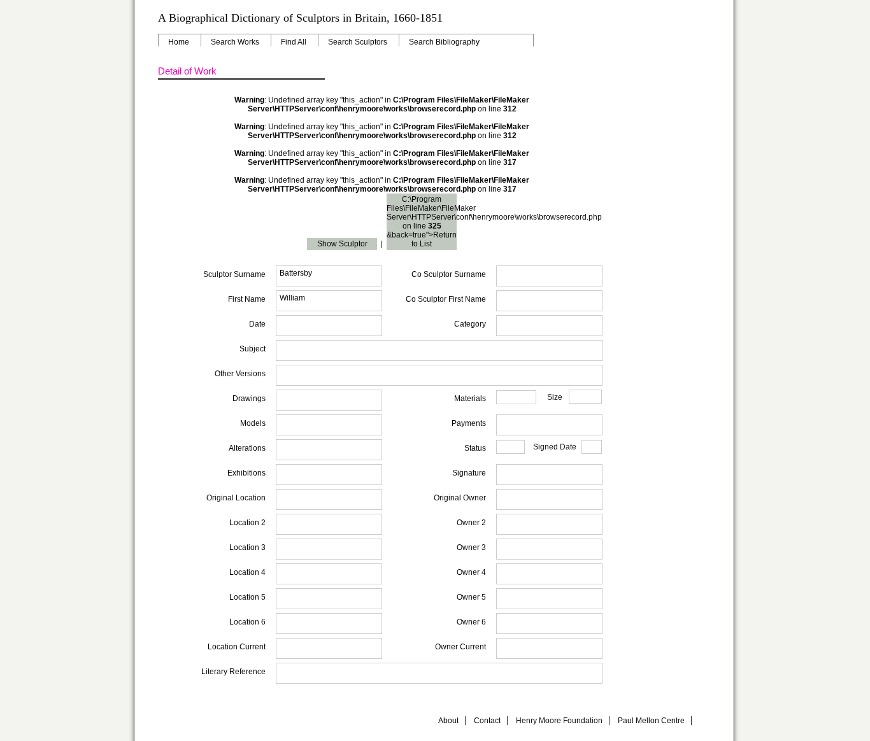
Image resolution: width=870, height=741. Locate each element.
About (448, 720)
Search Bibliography (444, 42)
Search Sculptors (357, 42)
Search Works (235, 42)
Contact (487, 720)
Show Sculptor (342, 243)
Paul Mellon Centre (651, 720)
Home (178, 42)
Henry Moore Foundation (559, 720)
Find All (293, 42)
